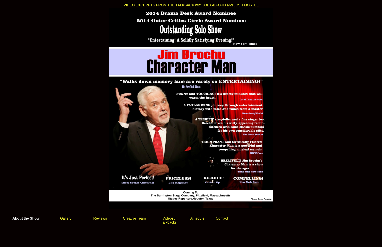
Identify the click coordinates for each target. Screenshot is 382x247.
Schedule (196, 218)
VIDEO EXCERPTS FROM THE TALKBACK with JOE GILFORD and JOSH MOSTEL (191, 5)
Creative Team (134, 218)
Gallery (65, 218)
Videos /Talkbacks (169, 220)
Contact (222, 218)
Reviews (100, 218)
